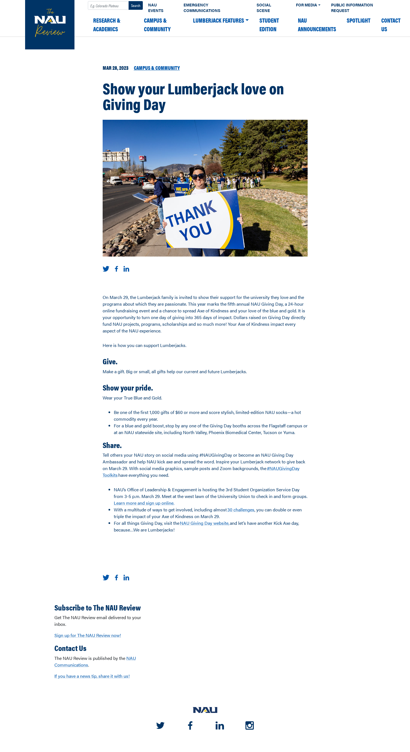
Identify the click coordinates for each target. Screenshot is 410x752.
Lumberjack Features (218, 20)
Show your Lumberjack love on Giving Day (193, 95)
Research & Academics (106, 24)
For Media (306, 5)
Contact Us (391, 24)
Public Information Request (352, 7)
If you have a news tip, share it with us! (92, 676)
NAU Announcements (317, 24)
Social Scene (264, 7)
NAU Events (155, 7)
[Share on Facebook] (116, 268)
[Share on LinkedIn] (126, 268)
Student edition (269, 24)
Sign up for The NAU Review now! (87, 635)
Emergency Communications (202, 7)
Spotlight (358, 20)
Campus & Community (157, 24)
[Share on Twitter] (106, 268)
